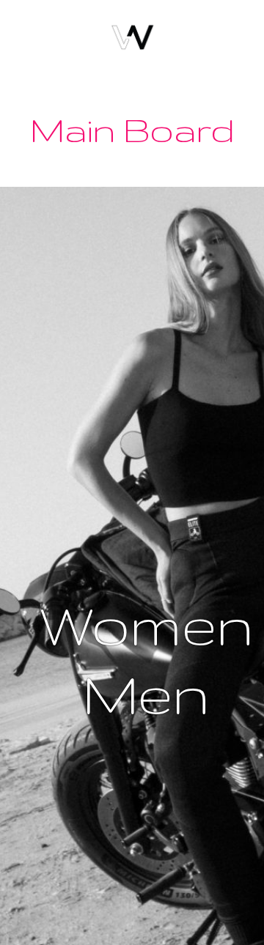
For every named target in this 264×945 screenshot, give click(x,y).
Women (145, 624)
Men (145, 693)
